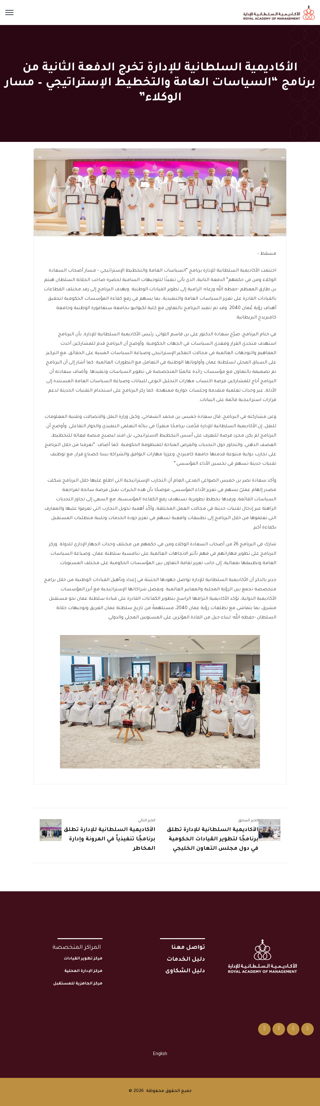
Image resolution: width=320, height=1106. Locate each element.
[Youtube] (264, 1029)
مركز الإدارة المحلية (83, 971)
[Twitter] (307, 1029)
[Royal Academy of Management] (279, 13)
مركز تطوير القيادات (83, 959)
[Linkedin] (278, 1029)
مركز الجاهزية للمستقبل (77, 984)
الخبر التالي (146, 821)
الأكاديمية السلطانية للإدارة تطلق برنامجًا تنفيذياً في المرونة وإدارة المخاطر (109, 839)
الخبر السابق (248, 821)
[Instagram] (293, 1029)
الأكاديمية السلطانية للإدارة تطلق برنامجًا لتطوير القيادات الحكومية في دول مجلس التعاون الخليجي (212, 839)
